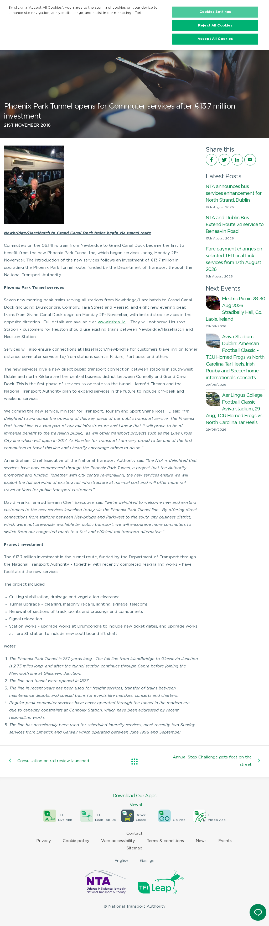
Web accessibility (118, 841)
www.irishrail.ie (112, 322)
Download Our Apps (134, 800)
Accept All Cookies (215, 39)
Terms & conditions (165, 841)
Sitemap (134, 848)
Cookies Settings (215, 11)
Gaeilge (147, 861)
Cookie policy (76, 841)
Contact (134, 833)
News (201, 841)
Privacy (43, 841)
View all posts (134, 761)
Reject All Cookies (215, 25)
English (121, 861)
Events (225, 841)
